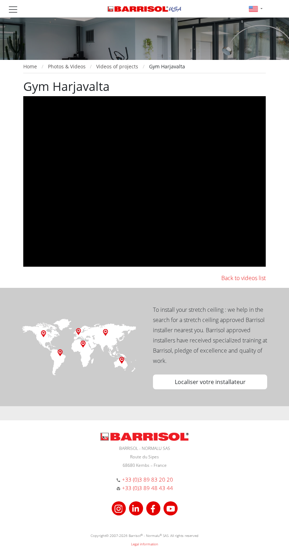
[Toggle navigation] (13, 9)
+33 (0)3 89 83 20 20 (147, 479)
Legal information (144, 543)
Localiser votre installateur (210, 382)
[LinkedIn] (137, 507)
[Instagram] (119, 507)
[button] (255, 8)
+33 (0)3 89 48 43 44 (147, 487)
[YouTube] (170, 507)
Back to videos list (243, 278)
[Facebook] (154, 507)
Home (30, 66)
